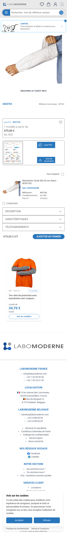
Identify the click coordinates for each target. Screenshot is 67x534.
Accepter (19, 520)
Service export (36, 438)
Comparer (12, 203)
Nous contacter (36, 441)
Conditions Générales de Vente (36, 431)
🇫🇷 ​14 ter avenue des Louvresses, (33, 392)
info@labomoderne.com (35, 373)
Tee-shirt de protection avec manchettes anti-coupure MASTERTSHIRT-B (23, 297)
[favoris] (42, 4)
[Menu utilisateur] (55, 4)
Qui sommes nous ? (35, 469)
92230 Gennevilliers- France (33, 396)
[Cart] (48, 4)
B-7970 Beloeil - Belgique (33, 402)
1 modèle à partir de (16, 126)
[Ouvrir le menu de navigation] (62, 4)
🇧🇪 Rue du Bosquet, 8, (33, 399)
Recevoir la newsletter (35, 428)
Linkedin (35, 457)
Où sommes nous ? (36, 472)
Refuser (47, 520)
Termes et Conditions (40, 529)
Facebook (35, 453)
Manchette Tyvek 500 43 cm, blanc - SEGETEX (39, 182)
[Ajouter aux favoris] (60, 122)
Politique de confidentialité (36, 434)
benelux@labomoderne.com (35, 414)
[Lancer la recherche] (61, 12)
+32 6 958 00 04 (35, 418)
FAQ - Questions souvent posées (35, 475)
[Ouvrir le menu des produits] (6, 12)
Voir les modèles (24, 316)
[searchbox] (34, 12)
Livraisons (36, 487)
